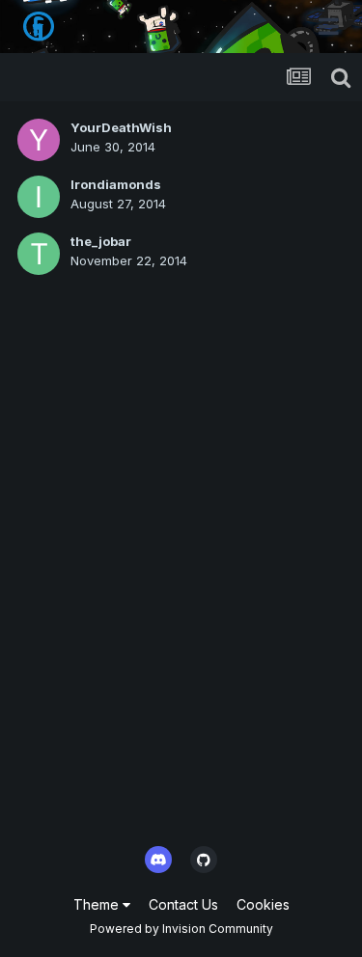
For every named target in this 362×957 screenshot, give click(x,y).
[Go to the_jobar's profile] (38, 253)
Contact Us (183, 904)
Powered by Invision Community (181, 928)
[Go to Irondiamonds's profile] (38, 197)
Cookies (263, 904)
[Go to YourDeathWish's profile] (38, 140)
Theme (98, 904)
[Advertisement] (181, 639)
